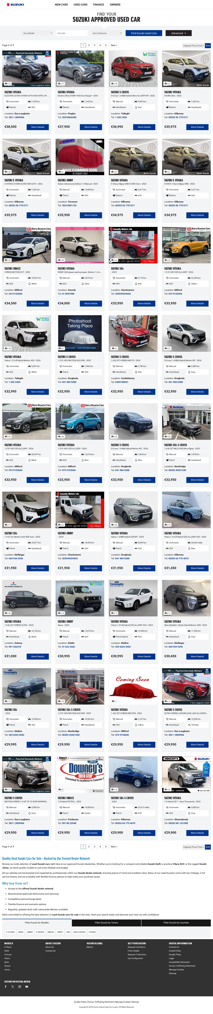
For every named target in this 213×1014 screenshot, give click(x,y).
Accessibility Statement (179, 962)
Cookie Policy (175, 951)
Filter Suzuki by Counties (176, 922)
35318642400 (69, 117)
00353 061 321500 (178, 823)
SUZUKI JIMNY (65, 180)
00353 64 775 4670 (179, 558)
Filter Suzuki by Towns (106, 922)
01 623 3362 (68, 646)
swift (60, 932)
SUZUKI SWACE (12, 269)
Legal (171, 958)
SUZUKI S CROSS (120, 92)
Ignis (6, 962)
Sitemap (172, 973)
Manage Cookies (176, 969)
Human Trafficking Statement (182, 966)
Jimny (7, 969)
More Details (37, 127)
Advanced (177, 33)
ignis (20, 932)
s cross (40, 932)
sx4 (68, 932)
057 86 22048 (69, 823)
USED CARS (80, 4)
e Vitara (7, 947)
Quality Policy (175, 954)
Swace (7, 966)
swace (50, 932)
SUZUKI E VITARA (13, 180)
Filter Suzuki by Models (37, 922)
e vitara (10, 932)
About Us (49, 947)
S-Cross (7, 954)
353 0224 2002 (123, 646)
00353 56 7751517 (178, 117)
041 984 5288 (69, 382)
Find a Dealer (133, 951)
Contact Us (50, 951)
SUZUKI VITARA (12, 92)
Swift (6, 951)
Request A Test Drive (137, 954)
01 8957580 (68, 293)
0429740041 (121, 382)
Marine (90, 947)
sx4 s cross (79, 932)
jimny (30, 932)
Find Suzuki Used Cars (144, 33)
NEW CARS (61, 4)
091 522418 (15, 646)
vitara (92, 932)
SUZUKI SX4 (117, 269)
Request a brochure (136, 947)
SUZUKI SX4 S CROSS (175, 445)
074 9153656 (15, 293)
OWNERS (115, 4)
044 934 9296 (16, 558)
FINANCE (98, 4)
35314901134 (69, 205)
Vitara (7, 958)
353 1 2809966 (16, 117)
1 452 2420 (121, 117)
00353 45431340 (177, 470)
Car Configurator (135, 958)
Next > (114, 45)
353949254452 (123, 293)
